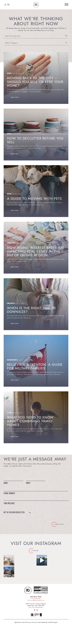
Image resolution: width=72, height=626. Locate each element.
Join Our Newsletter (36, 607)
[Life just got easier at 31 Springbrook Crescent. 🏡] (9, 560)
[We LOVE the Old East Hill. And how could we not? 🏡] (9, 572)
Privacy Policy (31, 622)
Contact (38, 622)
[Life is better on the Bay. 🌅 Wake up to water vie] (41, 560)
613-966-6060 (36, 598)
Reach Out (60, 524)
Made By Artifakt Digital (49, 622)
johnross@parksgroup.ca (36, 600)
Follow (35, 550)
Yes (30, 512)
